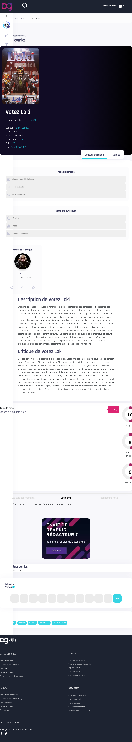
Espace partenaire (75, 699)
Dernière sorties (74, 672)
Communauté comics (76, 676)
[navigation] (6, 15)
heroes (21, 139)
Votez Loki (44, 622)
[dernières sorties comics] (24, 4)
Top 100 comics (74, 668)
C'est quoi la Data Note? (77, 695)
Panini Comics (22, 128)
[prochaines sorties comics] (6, 45)
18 (14, 143)
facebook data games (2, 734)
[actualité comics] (6, 35)
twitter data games (6, 734)
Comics (72, 654)
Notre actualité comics (77, 660)
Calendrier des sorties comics (79, 664)
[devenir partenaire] (66, 538)
